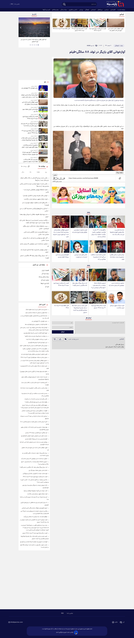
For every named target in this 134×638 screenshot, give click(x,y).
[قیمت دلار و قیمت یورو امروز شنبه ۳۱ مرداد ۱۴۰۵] (97, 23)
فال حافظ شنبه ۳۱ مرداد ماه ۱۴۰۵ (61, 29)
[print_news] (64, 178)
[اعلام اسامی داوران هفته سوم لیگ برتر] (43, 109)
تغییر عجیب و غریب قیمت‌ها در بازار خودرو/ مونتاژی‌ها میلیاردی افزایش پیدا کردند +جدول (79, 309)
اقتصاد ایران (45, 270)
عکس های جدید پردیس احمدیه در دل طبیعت (80, 256)
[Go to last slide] (20, 27)
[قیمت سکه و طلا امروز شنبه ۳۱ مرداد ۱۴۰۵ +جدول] (79, 23)
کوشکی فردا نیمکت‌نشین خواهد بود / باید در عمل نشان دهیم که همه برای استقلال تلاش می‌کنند (29, 96)
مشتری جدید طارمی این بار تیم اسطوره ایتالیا (36, 310)
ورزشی (81, 10)
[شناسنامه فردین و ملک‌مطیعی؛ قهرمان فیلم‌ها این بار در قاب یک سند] (116, 222)
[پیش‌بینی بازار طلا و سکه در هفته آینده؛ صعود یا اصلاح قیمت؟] (43, 160)
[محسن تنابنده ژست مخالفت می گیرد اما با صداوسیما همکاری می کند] (98, 246)
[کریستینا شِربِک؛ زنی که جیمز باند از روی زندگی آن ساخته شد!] (43, 124)
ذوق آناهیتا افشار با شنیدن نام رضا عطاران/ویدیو (35, 333)
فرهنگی (87, 10)
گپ (123, 622)
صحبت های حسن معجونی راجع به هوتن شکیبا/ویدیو (34, 436)
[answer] (65, 339)
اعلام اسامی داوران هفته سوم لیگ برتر (30, 110)
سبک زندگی (63, 10)
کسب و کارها (47, 10)
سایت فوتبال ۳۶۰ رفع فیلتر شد (29, 88)
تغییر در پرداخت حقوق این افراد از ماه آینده (36, 339)
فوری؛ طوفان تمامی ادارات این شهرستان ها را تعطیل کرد (115, 29)
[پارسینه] (114, 4)
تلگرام (116, 622)
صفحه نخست (121, 10)
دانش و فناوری (73, 10)
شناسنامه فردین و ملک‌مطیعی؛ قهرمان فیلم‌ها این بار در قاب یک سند (117, 232)
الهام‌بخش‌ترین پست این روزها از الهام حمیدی (62, 256)
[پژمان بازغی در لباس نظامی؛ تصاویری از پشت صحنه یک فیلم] (116, 246)
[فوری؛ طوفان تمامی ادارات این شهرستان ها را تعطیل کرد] (115, 23)
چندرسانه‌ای (55, 10)
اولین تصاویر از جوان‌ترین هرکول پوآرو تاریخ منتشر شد (79, 231)
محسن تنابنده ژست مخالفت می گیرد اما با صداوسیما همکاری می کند (98, 257)
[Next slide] (47, 27)
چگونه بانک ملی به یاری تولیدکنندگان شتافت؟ (36, 402)
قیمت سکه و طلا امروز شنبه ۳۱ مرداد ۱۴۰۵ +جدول (79, 29)
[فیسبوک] (61, 178)
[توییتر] (54, 178)
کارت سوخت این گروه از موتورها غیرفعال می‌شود (35, 491)
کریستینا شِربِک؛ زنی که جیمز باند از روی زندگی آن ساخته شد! (29, 125)
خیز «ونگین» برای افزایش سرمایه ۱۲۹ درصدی (36, 433)
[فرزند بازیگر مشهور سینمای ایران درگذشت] (116, 297)
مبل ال (47, 287)
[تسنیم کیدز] (88, 196)
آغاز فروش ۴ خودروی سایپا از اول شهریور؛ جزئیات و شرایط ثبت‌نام (30, 153)
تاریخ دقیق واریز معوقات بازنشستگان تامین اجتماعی (34, 508)
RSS (62, 613)
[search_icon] (64, 4)
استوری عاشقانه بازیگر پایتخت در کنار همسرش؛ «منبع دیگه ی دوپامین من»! (98, 285)
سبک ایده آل (45, 274)
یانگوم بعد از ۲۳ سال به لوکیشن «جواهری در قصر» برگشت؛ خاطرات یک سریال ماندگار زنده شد (98, 233)
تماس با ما (17, 4)
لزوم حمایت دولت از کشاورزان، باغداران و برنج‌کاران (35, 474)
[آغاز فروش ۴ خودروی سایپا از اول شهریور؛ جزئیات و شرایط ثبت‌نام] (43, 152)
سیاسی (106, 10)
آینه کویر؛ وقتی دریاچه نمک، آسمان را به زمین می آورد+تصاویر (33, 41)
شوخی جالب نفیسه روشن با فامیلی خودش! (35, 196)
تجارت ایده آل (45, 280)
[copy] (119, 178)
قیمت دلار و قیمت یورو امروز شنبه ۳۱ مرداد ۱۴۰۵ (97, 29)
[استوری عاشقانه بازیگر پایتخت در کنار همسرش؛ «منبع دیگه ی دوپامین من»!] (98, 275)
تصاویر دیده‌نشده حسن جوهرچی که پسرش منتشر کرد (116, 284)
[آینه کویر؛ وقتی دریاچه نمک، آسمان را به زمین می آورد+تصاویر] (34, 27)
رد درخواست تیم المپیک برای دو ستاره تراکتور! (36, 336)
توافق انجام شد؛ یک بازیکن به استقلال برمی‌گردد (35, 517)
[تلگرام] (57, 178)
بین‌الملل (100, 10)
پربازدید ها (42, 166)
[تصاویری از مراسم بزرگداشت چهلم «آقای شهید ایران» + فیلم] (43, 145)
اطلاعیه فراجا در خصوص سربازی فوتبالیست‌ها (36, 324)
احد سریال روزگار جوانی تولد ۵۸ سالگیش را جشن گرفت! (79, 284)
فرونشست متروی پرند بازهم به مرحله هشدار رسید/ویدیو (33, 542)
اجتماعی (93, 10)
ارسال (62, 332)
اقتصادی (113, 10)
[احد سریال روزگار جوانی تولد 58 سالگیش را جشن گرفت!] (79, 275)
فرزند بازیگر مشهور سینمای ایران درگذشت (117, 307)
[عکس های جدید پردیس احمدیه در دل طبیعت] (79, 246)
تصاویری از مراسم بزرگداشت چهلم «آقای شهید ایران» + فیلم (30, 146)
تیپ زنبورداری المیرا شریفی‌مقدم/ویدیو (37, 342)
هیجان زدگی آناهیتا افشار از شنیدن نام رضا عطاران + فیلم (33, 346)
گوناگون (121, 15)
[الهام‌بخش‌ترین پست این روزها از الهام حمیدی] (61, 246)
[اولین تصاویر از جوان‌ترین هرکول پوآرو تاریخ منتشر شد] (79, 222)
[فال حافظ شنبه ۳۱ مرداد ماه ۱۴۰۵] (61, 23)
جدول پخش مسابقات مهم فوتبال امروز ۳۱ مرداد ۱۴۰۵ (34, 357)
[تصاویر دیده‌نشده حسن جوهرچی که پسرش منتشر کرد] (116, 275)
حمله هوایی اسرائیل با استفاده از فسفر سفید (36, 313)
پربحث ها (24, 166)
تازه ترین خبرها (45, 283)
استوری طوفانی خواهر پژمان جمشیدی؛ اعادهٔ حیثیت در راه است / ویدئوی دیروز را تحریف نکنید (61, 233)
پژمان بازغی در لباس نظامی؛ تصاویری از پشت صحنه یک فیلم (117, 257)
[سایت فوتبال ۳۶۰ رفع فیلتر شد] (43, 88)
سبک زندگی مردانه (44, 277)
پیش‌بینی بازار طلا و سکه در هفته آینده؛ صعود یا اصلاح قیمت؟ (30, 160)
